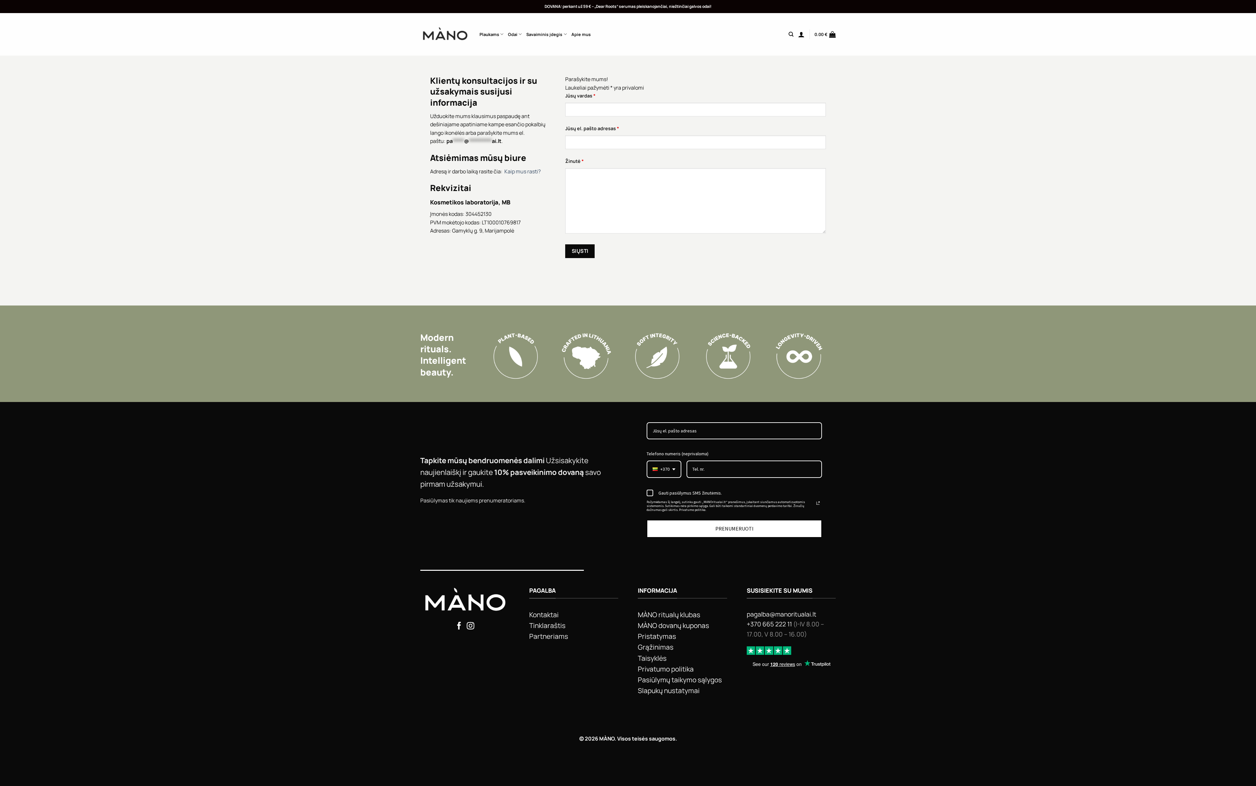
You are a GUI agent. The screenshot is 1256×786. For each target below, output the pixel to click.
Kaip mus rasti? (522, 171)
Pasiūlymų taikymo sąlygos (680, 679)
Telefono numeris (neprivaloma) (677, 454)
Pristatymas (657, 636)
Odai (512, 34)
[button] (801, 34)
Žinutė (574, 161)
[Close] (1132, 280)
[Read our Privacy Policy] (818, 503)
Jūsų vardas (580, 96)
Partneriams (548, 636)
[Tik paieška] (791, 34)
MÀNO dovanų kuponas (673, 625)
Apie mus (581, 34)
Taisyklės (652, 658)
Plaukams (489, 34)
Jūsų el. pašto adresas (592, 128)
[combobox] (664, 469)
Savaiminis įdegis (544, 34)
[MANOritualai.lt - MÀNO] (445, 34)
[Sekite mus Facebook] (459, 626)
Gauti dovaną (948, 492)
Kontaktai (544, 614)
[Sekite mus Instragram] (470, 626)
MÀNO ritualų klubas (669, 614)
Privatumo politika (666, 668)
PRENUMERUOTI (734, 528)
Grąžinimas (655, 647)
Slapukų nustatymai (669, 690)
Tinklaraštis (547, 625)
